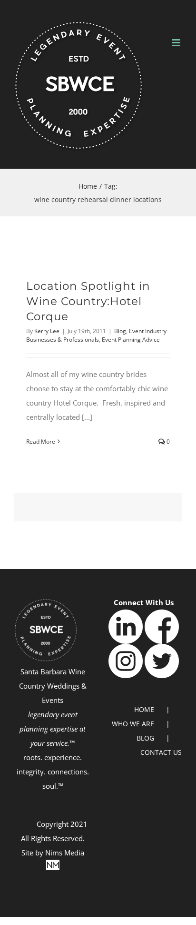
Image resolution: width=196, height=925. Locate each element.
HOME (144, 709)
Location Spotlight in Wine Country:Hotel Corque (88, 301)
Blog (120, 331)
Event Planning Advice (131, 339)
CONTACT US (161, 752)
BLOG (145, 737)
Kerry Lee (46, 331)
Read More (40, 441)
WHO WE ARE (133, 723)
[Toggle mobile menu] (177, 43)
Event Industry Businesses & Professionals (96, 335)
